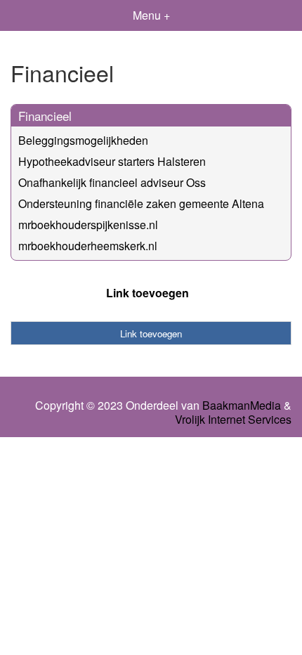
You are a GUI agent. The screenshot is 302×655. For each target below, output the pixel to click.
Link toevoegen (147, 293)
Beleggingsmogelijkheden (83, 140)
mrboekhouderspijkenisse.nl (88, 224)
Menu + (151, 15)
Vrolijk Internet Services (233, 420)
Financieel (45, 115)
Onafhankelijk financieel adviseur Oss (112, 182)
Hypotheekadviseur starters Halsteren (112, 161)
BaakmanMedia (241, 405)
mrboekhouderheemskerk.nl (87, 246)
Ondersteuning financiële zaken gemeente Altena (141, 203)
